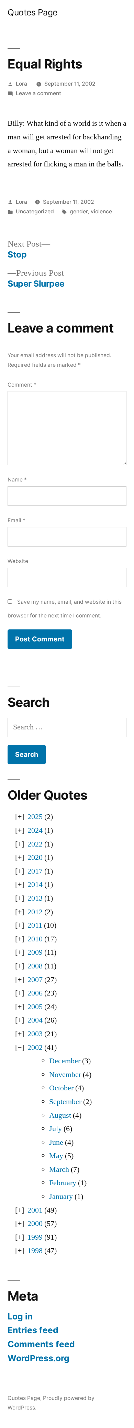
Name (17, 479)
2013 (35, 898)
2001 (35, 1210)
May (56, 1156)
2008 (35, 966)
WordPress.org (38, 1358)
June (56, 1142)
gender (79, 211)
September (65, 1101)
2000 (35, 1223)
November (65, 1074)
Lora (21, 83)
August (60, 1115)
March (59, 1169)
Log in (20, 1316)
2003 (35, 1034)
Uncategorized (35, 211)
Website (18, 561)
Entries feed (33, 1330)
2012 (35, 912)
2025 (35, 817)
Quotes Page (32, 12)
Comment (22, 384)
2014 (35, 884)
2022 (35, 844)
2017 (35, 871)
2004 (35, 1020)
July (55, 1128)
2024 (35, 830)
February (62, 1183)
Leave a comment (38, 93)
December (64, 1061)
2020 (35, 857)
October (61, 1088)
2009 (35, 952)
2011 (34, 925)
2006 (35, 993)
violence (101, 211)
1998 (35, 1250)
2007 (35, 980)
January (61, 1196)
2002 (35, 1047)
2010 (35, 939)
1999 (35, 1237)
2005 (35, 1007)
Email (16, 520)
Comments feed (41, 1344)
